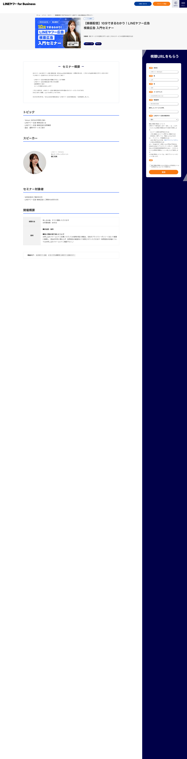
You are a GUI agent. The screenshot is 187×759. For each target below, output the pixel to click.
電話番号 (156, 100)
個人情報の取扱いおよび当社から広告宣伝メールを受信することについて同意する (165, 166)
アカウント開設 (161, 4)
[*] (163, 160)
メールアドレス (158, 92)
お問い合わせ (143, 4)
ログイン (176, 6)
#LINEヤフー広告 (41, 255)
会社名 (155, 68)
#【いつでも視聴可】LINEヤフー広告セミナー (61, 255)
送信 (163, 172)
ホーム (38, 15)
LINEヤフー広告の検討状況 (162, 116)
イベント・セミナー (47, 15)
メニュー (183, 6)
